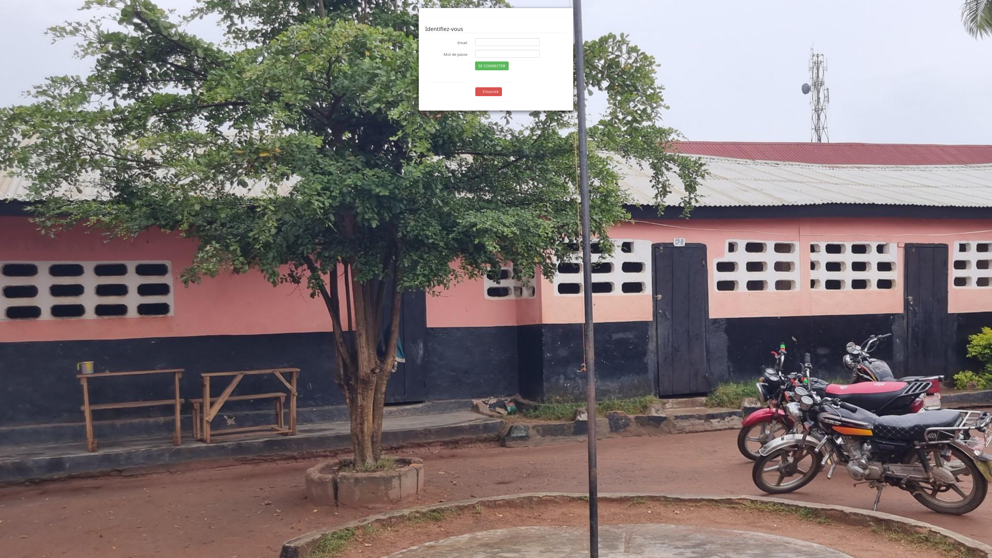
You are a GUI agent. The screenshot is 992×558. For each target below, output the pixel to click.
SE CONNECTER (491, 65)
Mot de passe (455, 54)
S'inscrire (490, 91)
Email (462, 42)
